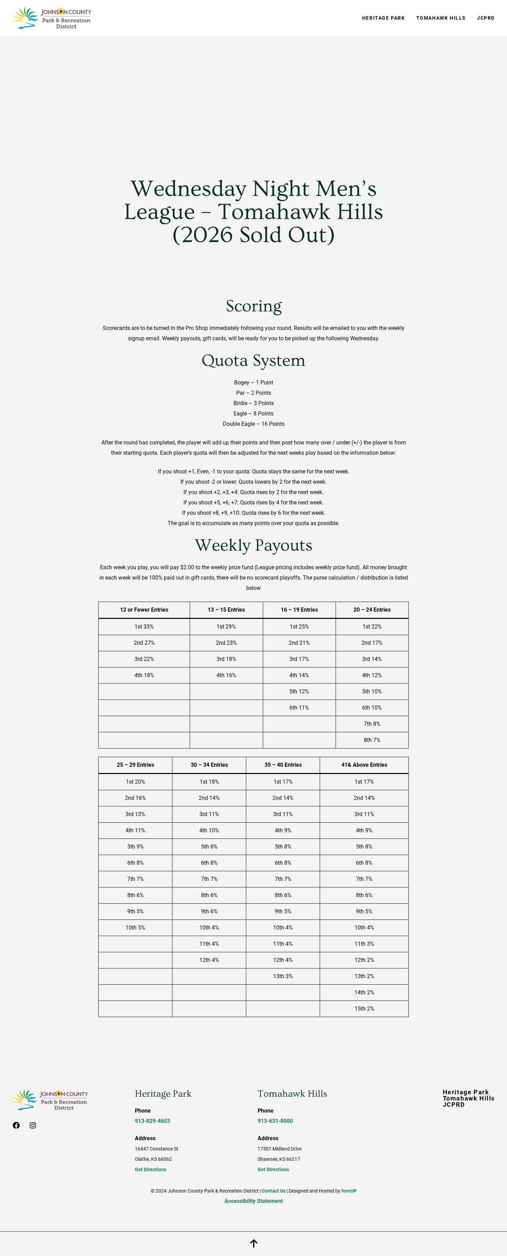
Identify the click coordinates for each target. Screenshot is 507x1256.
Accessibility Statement (254, 1201)
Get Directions (150, 1169)
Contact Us (274, 1191)
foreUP (349, 1191)
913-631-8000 (275, 1121)
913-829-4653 (152, 1121)
